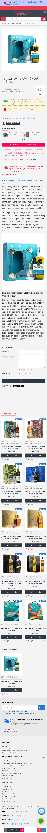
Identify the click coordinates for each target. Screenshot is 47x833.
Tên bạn (5, 352)
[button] (22, 139)
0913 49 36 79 (24, 811)
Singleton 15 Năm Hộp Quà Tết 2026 (11, 629)
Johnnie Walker (37, 486)
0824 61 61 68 (12, 811)
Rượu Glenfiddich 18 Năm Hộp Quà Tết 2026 (16, 132)
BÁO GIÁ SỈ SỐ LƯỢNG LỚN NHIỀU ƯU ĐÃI (24, 144)
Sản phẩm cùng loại (8, 414)
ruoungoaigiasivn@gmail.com (18, 823)
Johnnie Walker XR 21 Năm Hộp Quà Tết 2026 (11, 538)
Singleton (11, 623)
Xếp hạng (5, 373)
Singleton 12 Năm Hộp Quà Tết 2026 (35, 629)
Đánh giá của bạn (8, 357)
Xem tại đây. (32, 2)
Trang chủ (5, 23)
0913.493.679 (15, 4)
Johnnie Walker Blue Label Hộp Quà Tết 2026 (35, 492)
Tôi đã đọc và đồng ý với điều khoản (19, 712)
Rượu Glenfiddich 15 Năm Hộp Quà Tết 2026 (38, 132)
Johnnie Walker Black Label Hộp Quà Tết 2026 (35, 582)
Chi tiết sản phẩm (9, 175)
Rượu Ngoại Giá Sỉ (17, 819)
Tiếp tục (22, 381)
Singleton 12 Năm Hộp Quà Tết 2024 (11, 682)
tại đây (33, 159)
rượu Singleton (30, 213)
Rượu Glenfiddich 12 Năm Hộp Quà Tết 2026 (11, 492)
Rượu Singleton (19, 386)
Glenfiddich (12, 441)
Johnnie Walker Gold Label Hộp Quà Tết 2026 (35, 538)
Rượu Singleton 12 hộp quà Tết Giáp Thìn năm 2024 (22, 182)
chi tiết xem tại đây (19, 104)
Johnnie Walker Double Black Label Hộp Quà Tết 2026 (11, 583)
